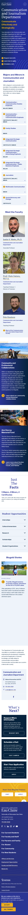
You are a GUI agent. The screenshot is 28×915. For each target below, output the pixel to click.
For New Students (9, 852)
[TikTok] (13, 826)
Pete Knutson (9, 317)
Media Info (5, 869)
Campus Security (6, 890)
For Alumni (6, 845)
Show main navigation (24, 4)
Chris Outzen (11, 277)
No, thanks (8, 909)
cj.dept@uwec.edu (10, 689)
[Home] (11, 4)
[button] (14, 520)
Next (25, 567)
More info (10, 902)
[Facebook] (13, 696)
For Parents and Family (11, 841)
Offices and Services (8, 858)
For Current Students (10, 833)
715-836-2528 (9, 686)
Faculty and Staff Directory (10, 865)
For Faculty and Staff (10, 837)
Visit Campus (14, 755)
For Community (8, 849)
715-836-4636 (6, 822)
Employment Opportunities (10, 862)
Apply (14, 774)
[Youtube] (16, 826)
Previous (2, 567)
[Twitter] (5, 826)
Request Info (14, 733)
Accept (7, 905)
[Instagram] (10, 826)
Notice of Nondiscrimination (8, 886)
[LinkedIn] (7, 826)
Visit (7, 794)
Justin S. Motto (12, 239)
